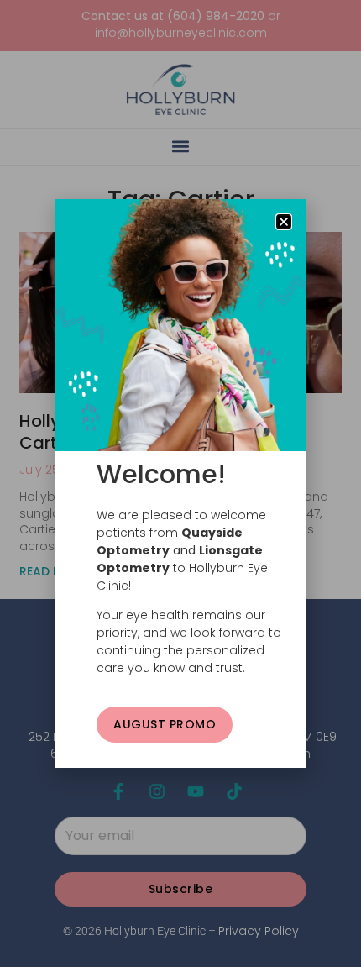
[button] (284, 222)
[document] (180, 483)
